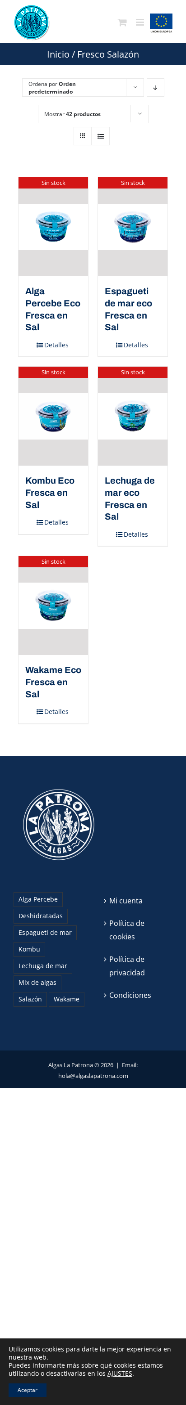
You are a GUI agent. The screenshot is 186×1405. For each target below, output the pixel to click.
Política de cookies (126, 930)
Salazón (30, 999)
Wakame (66, 999)
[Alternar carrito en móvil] (122, 22)
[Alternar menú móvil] (140, 22)
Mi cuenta (126, 901)
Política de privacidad (127, 966)
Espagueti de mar (45, 932)
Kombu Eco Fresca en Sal (49, 492)
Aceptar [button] (27, 1390)
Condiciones (130, 995)
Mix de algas (37, 982)
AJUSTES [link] (119, 1373)
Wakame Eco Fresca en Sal (53, 682)
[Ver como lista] (100, 136)
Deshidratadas (41, 915)
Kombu (29, 949)
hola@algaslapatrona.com (93, 1076)
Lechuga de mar (43, 965)
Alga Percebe (38, 899)
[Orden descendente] (155, 87)
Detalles (56, 345)
